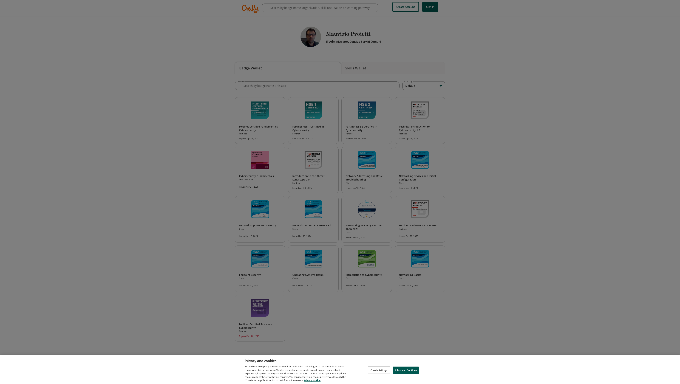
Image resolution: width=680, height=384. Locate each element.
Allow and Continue (406, 370)
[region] (340, 369)
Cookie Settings (378, 370)
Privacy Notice (312, 380)
